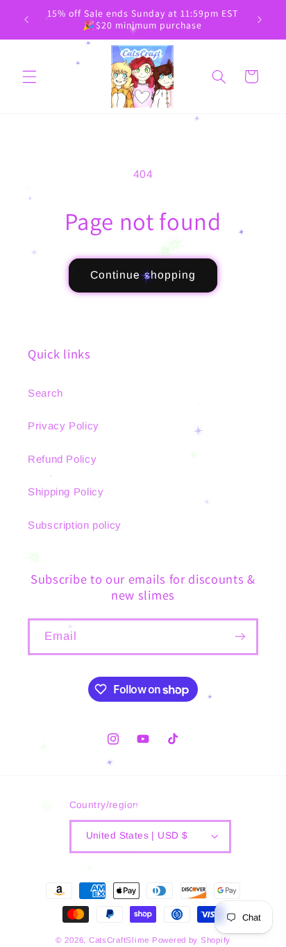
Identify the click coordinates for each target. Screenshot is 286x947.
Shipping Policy (65, 491)
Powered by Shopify (191, 940)
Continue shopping (143, 275)
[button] (29, 76)
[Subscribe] (240, 636)
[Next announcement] (259, 19)
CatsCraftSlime (119, 940)
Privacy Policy (63, 425)
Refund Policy (62, 459)
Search (45, 393)
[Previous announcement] (26, 19)
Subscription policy (74, 525)
